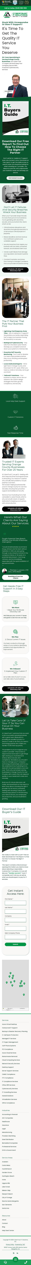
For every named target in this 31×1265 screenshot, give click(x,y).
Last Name (9, 907)
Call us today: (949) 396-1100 (15, 8)
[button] (10, 973)
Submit (15, 944)
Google (13, 1253)
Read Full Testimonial (3, 565)
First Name (9, 899)
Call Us (5, 1262)
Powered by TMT (20, 1244)
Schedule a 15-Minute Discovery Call (15, 270)
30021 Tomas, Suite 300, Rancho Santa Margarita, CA (15, 1248)
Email (7, 925)
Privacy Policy (10, 1244)
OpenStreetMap (16, 1008)
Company (8, 916)
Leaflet (5, 1008)
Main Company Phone (12, 933)
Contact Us (26, 1262)
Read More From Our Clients (15, 577)
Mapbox (12, 1009)
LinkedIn (17, 1253)
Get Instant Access (15, 178)
